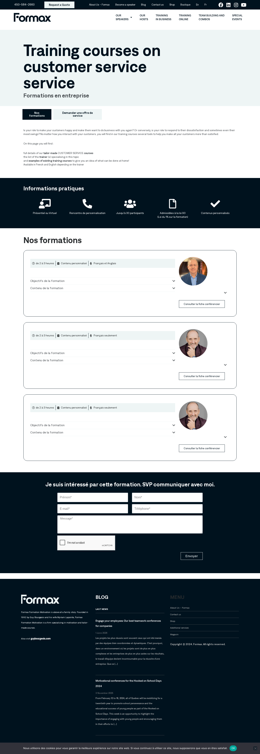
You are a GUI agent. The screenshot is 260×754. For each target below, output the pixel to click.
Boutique (185, 4)
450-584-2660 (24, 4)
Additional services (179, 627)
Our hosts (144, 17)
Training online (185, 17)
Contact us (158, 4)
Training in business (163, 17)
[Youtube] (243, 5)
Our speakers (122, 17)
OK (233, 748)
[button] (102, 280)
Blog (143, 4)
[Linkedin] (228, 5)
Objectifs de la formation (47, 280)
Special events (237, 17)
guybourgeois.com (41, 638)
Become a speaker (125, 4)
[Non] (255, 748)
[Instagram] (236, 5)
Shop (172, 4)
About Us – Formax (99, 4)
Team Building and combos (212, 17)
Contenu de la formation (46, 288)
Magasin (174, 634)
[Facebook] (221, 5)
